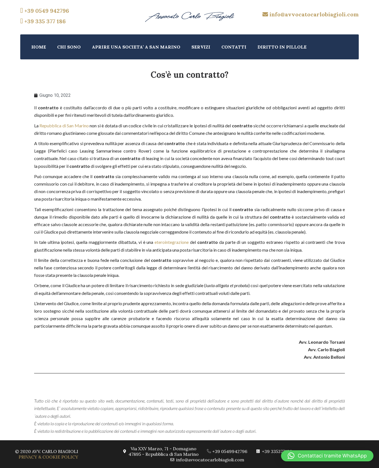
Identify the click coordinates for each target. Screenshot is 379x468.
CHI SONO (69, 47)
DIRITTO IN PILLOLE (282, 47)
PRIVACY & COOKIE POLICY (48, 457)
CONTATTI (233, 47)
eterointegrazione (172, 242)
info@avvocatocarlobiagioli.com (313, 14)
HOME (38, 47)
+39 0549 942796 (46, 10)
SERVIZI (200, 47)
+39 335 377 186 (44, 21)
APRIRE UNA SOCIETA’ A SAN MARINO (136, 47)
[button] (327, 455)
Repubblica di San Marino (64, 125)
